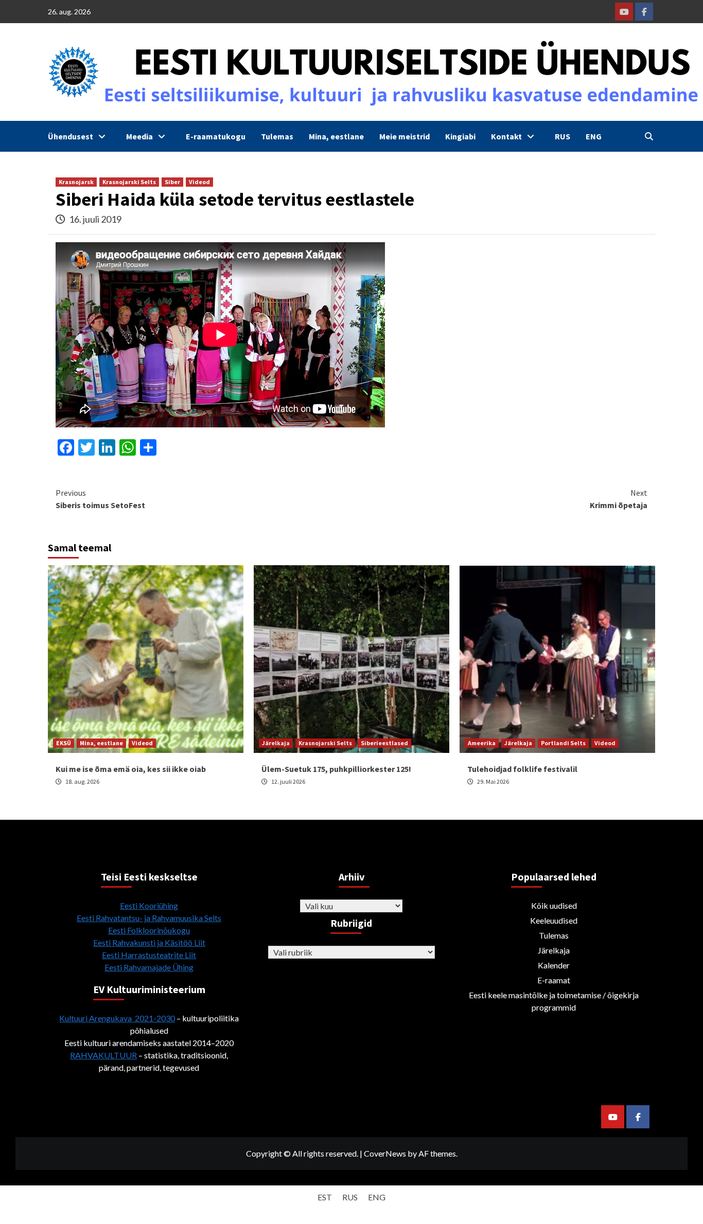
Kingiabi (460, 136)
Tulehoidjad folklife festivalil (522, 769)
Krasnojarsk (76, 182)
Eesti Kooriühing (149, 905)
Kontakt (506, 136)
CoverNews (385, 1153)
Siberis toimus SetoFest (100, 499)
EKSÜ (63, 743)
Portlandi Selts (563, 743)
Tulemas (277, 136)
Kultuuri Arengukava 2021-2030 (117, 1018)
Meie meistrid (404, 136)
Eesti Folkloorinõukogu (149, 930)
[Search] (648, 136)
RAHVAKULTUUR (103, 1055)
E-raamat (553, 980)
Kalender (554, 965)
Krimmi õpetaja (618, 499)
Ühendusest (70, 136)
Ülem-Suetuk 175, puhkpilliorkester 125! (336, 769)
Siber (172, 182)
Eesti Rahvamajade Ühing (149, 967)
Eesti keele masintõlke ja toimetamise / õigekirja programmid (554, 1001)
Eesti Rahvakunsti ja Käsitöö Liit (149, 942)
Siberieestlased (384, 743)
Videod (199, 182)
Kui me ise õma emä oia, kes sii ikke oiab (131, 769)
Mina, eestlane (336, 136)
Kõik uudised (554, 905)
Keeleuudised (553, 920)
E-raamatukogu (215, 136)
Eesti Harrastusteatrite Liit (149, 955)
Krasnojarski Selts (129, 182)
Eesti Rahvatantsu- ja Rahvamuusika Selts (149, 918)
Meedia (139, 136)
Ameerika (482, 743)
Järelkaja (276, 743)
